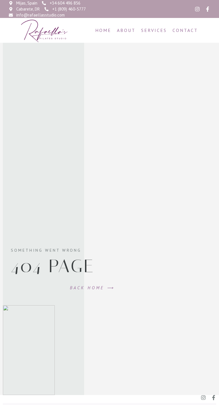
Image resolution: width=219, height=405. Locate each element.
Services (154, 30)
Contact (185, 30)
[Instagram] (197, 9)
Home (103, 30)
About (126, 30)
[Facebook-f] (207, 9)
